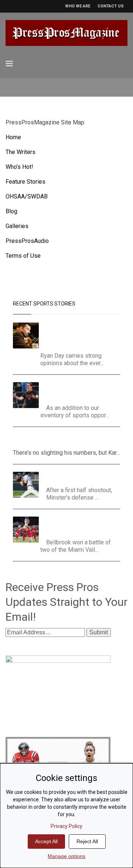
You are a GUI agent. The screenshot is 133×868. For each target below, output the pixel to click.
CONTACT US (111, 6)
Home (13, 137)
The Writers (20, 152)
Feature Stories (25, 181)
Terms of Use (23, 255)
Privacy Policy (66, 826)
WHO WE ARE (77, 6)
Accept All (46, 841)
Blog (11, 211)
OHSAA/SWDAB (27, 196)
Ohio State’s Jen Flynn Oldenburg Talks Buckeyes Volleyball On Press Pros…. (77, 391)
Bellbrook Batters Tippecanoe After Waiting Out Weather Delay (81, 525)
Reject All (87, 841)
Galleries (17, 226)
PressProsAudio (27, 240)
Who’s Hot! (19, 166)
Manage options (66, 856)
